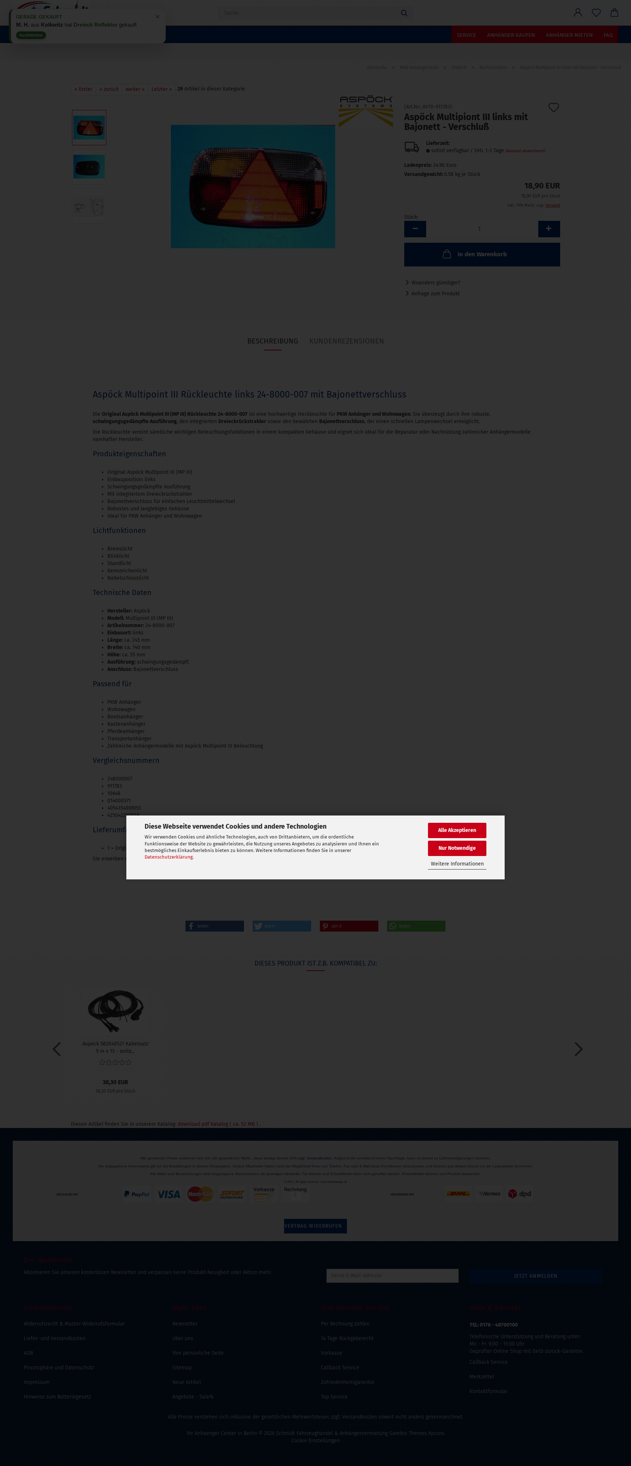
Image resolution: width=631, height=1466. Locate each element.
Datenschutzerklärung (169, 857)
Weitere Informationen (457, 864)
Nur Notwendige (457, 848)
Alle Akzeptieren (457, 830)
